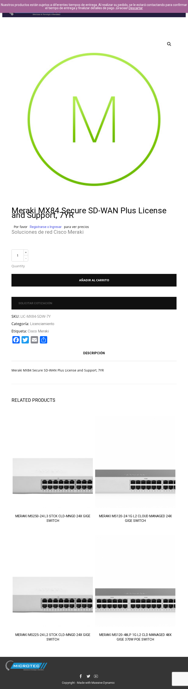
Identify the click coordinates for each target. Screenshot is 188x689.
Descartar (136, 8)
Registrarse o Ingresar (46, 227)
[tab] (94, 353)
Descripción (94, 353)
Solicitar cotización (35, 303)
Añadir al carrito (94, 280)
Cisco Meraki (38, 331)
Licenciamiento (42, 324)
